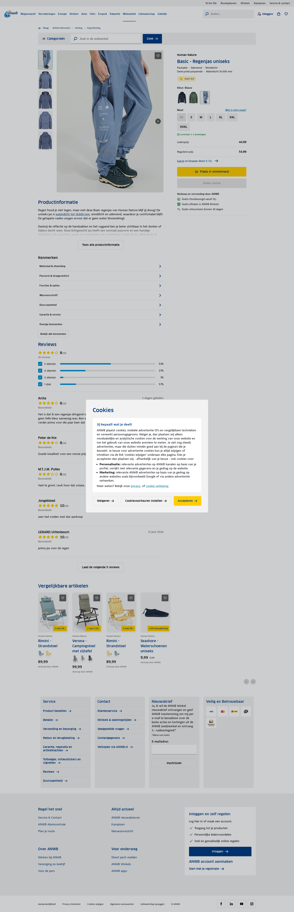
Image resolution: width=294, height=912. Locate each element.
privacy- (136, 486)
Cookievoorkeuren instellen (143, 501)
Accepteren (185, 501)
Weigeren (103, 501)
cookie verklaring (157, 486)
